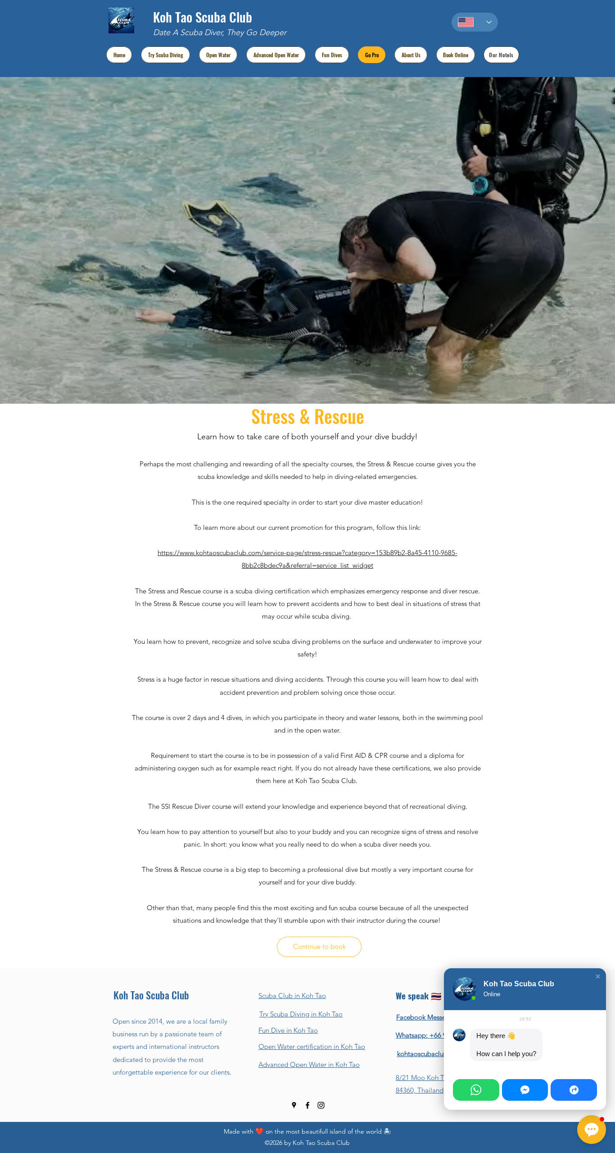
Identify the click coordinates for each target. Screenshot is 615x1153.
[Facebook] (307, 1105)
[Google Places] (293, 1105)
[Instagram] (321, 1105)
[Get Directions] (574, 1090)
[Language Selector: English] (475, 22)
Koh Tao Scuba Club (202, 16)
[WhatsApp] (476, 1090)
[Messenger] (525, 1090)
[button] (597, 976)
